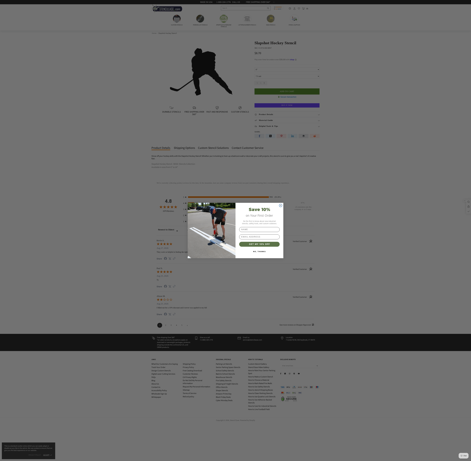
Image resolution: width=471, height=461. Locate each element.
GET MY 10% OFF (259, 244)
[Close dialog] (280, 205)
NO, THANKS (259, 251)
